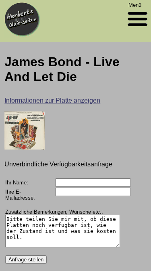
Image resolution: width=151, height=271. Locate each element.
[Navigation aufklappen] (137, 27)
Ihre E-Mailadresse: (20, 195)
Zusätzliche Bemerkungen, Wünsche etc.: (54, 212)
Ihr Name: (16, 183)
